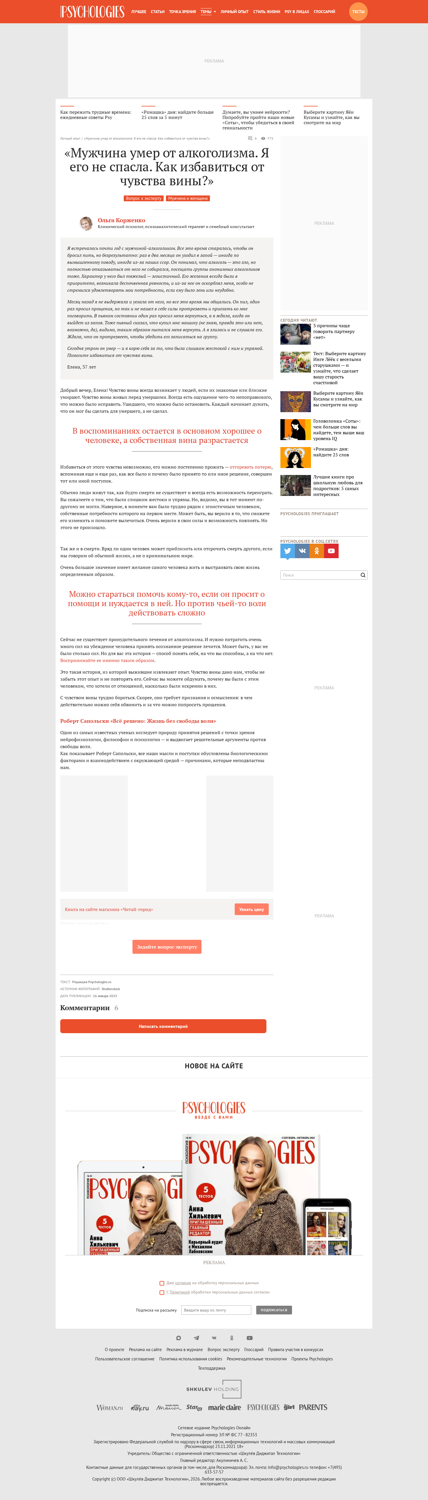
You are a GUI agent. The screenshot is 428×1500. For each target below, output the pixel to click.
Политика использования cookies (190, 1359)
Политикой (180, 1292)
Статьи (158, 11)
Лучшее (138, 11)
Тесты (358, 11)
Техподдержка (211, 1368)
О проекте (114, 1349)
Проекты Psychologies (312, 1359)
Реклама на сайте (145, 1349)
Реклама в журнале (185, 1349)
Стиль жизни (266, 11)
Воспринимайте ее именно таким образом (107, 660)
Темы (206, 11)
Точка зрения (182, 11)
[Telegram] (196, 1338)
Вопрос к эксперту (143, 198)
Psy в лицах (297, 11)
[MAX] (178, 1338)
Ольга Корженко (121, 220)
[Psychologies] (92, 11)
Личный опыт (235, 11)
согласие (183, 1282)
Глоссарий (324, 11)
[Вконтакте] (214, 1338)
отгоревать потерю (250, 467)
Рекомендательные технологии (257, 1359)
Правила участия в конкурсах (295, 1349)
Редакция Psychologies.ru (91, 982)
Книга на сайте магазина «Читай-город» (109, 909)
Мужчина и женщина (188, 198)
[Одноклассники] (232, 1338)
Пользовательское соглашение (125, 1359)
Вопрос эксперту (224, 1349)
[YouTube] (249, 1338)
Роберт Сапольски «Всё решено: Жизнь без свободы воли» (138, 720)
